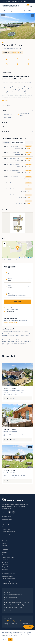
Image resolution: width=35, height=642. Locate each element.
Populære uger (6, 529)
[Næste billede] (32, 25)
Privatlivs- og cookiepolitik (9, 583)
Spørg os (29, 626)
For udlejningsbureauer (8, 578)
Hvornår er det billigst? (8, 531)
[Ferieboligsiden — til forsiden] (13, 499)
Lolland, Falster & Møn (8, 557)
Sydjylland (5, 562)
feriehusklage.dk (7, 344)
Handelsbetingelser (7, 581)
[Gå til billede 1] (13, 37)
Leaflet (21, 257)
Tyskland (4, 545)
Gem (31, 11)
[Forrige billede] (2, 25)
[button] (17, 248)
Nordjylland (5, 569)
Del (26, 11)
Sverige (4, 543)
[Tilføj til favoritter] (30, 383)
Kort (3, 522)
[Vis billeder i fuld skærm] (32, 15)
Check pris (17, 301)
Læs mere (5, 100)
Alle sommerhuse (7, 519)
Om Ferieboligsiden (7, 576)
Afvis (4, 639)
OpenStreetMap (28, 257)
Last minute (6, 142)
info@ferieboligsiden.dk (10, 322)
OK (10, 639)
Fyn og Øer (5, 559)
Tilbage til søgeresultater (11, 11)
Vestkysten (5, 564)
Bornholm (4, 555)
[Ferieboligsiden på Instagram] (13, 512)
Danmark (6, 48)
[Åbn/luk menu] (31, 6)
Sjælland (4, 552)
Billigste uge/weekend (17, 142)
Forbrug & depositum (8, 534)
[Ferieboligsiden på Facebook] (9, 512)
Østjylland (13, 48)
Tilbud (3, 527)
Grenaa (19, 48)
